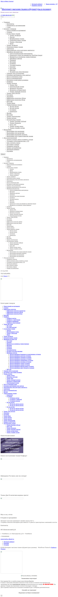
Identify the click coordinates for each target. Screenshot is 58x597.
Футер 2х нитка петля (17, 408)
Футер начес (11, 402)
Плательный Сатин (13, 383)
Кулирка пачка (14, 398)
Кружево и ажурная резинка (13, 372)
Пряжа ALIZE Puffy (10, 422)
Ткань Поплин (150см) (13, 425)
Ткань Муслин (8, 324)
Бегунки (9, 341)
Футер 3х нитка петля (17, 410)
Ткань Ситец (11, 375)
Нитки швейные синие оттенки (20, 365)
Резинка (9, 348)
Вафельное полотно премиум (16, 311)
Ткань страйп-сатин (13, 432)
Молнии (9, 345)
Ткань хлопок (8, 374)
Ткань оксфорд (8, 336)
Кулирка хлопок (15, 401)
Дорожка (6, 413)
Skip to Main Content (7, 1)
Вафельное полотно (10, 309)
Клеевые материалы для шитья (14, 386)
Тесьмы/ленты (11, 350)
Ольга (5, 276)
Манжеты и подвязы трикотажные (18, 344)
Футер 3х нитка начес (17, 405)
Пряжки (9, 347)
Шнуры (9, 369)
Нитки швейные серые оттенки (20, 363)
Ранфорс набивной (12, 321)
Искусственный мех (10, 390)
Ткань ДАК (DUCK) (9, 411)
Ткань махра (8, 419)
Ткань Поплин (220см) (13, 429)
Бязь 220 (9, 426)
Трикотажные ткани (10, 393)
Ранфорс (6, 317)
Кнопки (9, 342)
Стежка (6, 308)
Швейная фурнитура (10, 339)
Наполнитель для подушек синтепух (15, 387)
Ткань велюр (8, 417)
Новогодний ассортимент (12, 306)
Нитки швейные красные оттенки (20, 359)
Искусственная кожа (10, 384)
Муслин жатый (11, 327)
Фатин (6, 392)
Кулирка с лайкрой (16, 399)
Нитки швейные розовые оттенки (20, 362)
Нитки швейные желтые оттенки (20, 356)
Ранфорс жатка (11, 318)
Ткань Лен (10, 378)
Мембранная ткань (13, 332)
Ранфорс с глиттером (13, 320)
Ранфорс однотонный (13, 323)
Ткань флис (7, 416)
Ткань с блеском (12, 333)
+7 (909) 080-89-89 (6, 15)
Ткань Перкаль (11, 428)
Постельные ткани (10, 423)
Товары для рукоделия (11, 371)
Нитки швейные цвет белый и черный (22, 368)
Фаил (8, 335)
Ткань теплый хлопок (13, 380)
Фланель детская (12, 377)
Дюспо (9, 330)
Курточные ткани (9, 329)
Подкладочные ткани (10, 338)
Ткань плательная (9, 420)
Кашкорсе (10, 395)
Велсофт (6, 315)
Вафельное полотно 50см (14, 314)
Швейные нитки (12, 353)
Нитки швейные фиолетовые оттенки (22, 366)
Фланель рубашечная (13, 381)
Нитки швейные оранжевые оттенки (21, 360)
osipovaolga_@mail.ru (7, 539)
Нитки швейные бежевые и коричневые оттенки (25, 354)
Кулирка (9, 396)
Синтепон (7, 389)
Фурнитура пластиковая (14, 351)
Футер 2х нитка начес (17, 404)
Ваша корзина (51, 4)
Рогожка (6, 414)
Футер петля (11, 407)
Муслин (9, 326)
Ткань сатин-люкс (12, 431)
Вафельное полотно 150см (15, 312)
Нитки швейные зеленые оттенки (20, 357)
